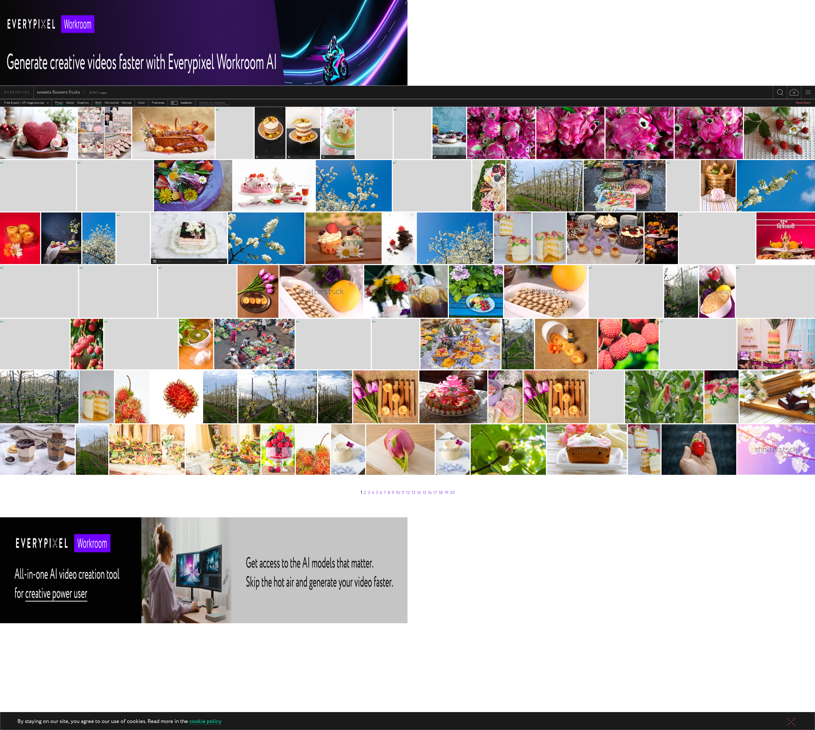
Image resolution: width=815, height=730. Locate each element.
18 (441, 493)
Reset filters (803, 103)
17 (435, 493)
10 (398, 493)
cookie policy (205, 721)
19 (446, 493)
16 (430, 493)
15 (424, 493)
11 (402, 493)
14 (419, 493)
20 (452, 493)
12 (408, 493)
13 (413, 493)
